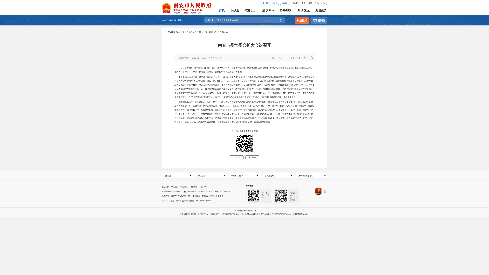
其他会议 (224, 32)
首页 (222, 10)
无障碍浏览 (319, 20)
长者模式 (302, 20)
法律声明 (203, 187)
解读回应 (268, 10)
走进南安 (321, 10)
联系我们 (174, 187)
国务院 (265, 3)
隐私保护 (165, 187)
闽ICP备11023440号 (222, 192)
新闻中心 (203, 32)
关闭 (252, 157)
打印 (237, 157)
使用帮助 (194, 187)
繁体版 (295, 3)
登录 (303, 3)
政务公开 (251, 10)
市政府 (284, 3)
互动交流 (303, 10)
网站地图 (184, 187)
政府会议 (213, 32)
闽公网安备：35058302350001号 (199, 192)
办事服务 (286, 10)
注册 (310, 3)
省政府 (274, 3)
